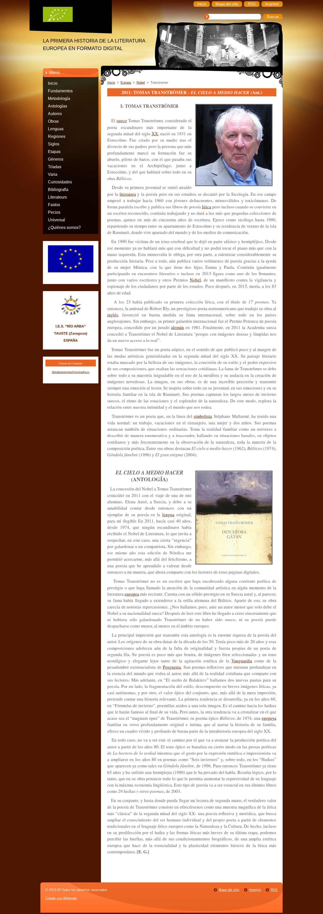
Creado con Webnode (61, 898)
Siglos (53, 144)
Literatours (57, 197)
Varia (52, 174)
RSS (274, 890)
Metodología (59, 98)
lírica (206, 207)
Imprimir (255, 890)
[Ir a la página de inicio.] (74, 16)
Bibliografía (58, 189)
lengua (168, 514)
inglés (112, 315)
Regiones (56, 136)
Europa (126, 82)
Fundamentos (60, 91)
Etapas (54, 151)
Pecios (54, 212)
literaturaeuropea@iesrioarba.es (70, 372)
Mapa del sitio (229, 890)
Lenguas (56, 129)
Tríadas (54, 167)
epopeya (269, 718)
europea (132, 594)
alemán (177, 327)
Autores (55, 114)
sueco (122, 120)
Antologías (57, 106)
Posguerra (172, 667)
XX (155, 134)
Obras (53, 121)
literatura (128, 194)
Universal (56, 220)
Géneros (55, 159)
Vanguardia (241, 661)
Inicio (53, 83)
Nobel (141, 82)
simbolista (203, 416)
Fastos (54, 205)
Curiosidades (60, 182)
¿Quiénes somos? (64, 227)
